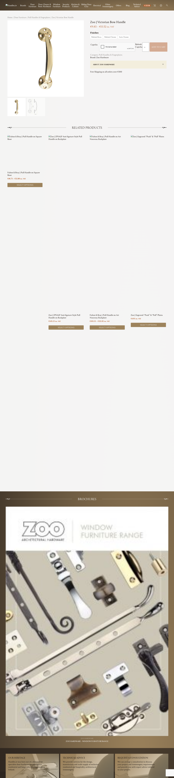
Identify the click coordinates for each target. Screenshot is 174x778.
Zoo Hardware (102, 57)
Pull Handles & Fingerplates (39, 17)
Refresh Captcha (138, 45)
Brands (23, 5)
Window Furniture (56, 5)
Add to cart (158, 47)
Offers (118, 5)
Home (9, 17)
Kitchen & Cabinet (75, 5)
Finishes (94, 32)
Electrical (97, 5)
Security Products (66, 5)
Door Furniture (32, 5)
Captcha (95, 44)
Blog (127, 5)
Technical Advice (137, 5)
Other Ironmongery (108, 5)
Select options (25, 185)
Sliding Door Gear (86, 5)
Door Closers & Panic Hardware (44, 5)
